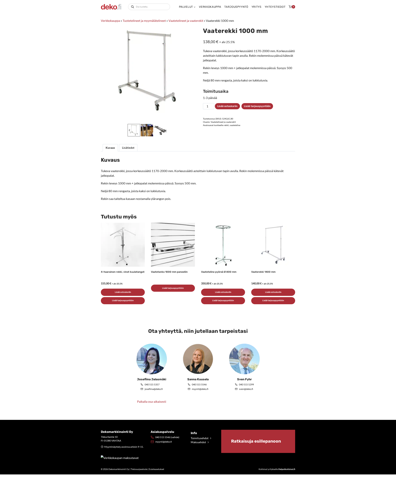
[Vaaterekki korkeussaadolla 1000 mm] (147, 70)
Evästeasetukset (156, 469)
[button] (134, 130)
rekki (226, 125)
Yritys (256, 6)
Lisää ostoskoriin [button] (123, 292)
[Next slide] (164, 130)
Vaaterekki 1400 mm (263, 271)
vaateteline (235, 125)
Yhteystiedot (275, 6)
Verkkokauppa (210, 6)
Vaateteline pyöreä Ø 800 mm (218, 271)
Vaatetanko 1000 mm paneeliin (169, 271)
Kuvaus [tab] (110, 147)
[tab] (144, 120)
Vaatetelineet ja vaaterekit (185, 20)
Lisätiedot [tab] (128, 147)
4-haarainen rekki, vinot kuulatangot (122, 271)
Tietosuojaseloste (139, 469)
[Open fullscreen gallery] (190, 120)
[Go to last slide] (129, 130)
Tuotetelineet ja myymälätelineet (144, 20)
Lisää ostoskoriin (227, 106)
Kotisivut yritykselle (277, 469)
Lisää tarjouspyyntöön (257, 106)
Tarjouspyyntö (236, 6)
